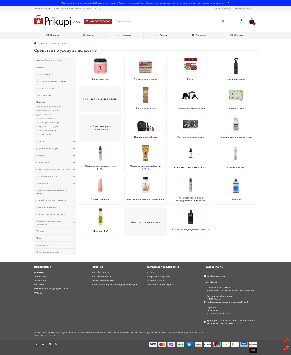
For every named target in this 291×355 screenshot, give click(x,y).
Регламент (40, 284)
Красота (44, 43)
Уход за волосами (61, 43)
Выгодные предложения (163, 266)
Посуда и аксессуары (47, 126)
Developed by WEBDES (44, 335)
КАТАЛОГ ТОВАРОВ (99, 21)
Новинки (126, 35)
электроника (43, 245)
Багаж (39, 67)
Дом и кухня (43, 74)
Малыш (40, 141)
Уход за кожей (43, 134)
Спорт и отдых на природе (50, 214)
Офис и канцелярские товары (52, 169)
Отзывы (38, 293)
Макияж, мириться (46, 118)
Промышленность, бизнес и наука (51, 191)
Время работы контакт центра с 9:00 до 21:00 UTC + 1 (77, 8)
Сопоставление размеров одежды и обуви (114, 284)
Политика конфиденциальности (51, 288)
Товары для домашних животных (48, 222)
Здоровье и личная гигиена (51, 81)
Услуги (40, 231)
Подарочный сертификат (160, 284)
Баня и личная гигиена (48, 106)
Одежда (40, 155)
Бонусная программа (158, 276)
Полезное (97, 266)
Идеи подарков (155, 280)
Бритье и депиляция (47, 110)
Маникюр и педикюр (47, 122)
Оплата (163, 35)
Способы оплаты (100, 272)
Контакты (239, 35)
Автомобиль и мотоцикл (49, 60)
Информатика (44, 95)
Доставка (201, 35)
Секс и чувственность (48, 207)
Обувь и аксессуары (47, 148)
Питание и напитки (46, 176)
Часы (39, 238)
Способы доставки (101, 276)
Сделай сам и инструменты (51, 200)
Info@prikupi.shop (42, 8)
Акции (150, 272)
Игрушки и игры (45, 88)
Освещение (42, 162)
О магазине (40, 276)
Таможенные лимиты (102, 280)
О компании (40, 280)
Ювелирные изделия (47, 252)
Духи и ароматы (44, 114)
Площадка (42, 183)
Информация (42, 266)
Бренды (54, 35)
